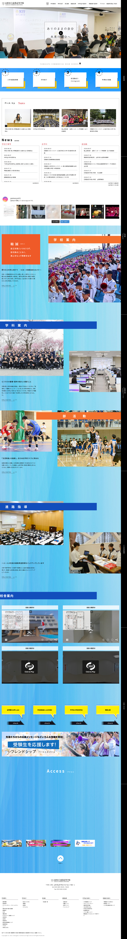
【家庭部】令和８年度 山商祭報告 (94, 179)
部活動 (67, 3)
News (7, 139)
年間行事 (4, 920)
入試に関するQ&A (87, 907)
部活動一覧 (45, 901)
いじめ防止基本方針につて (109, 905)
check (15, 723)
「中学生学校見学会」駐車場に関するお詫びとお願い (19, 164)
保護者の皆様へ (107, 898)
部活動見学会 (86, 910)
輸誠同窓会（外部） (112, 3)
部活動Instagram (124, 236)
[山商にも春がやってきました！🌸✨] (53, 212)
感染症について (107, 903)
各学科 (44, 144)
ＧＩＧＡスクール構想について (9, 915)
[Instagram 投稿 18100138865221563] (23, 212)
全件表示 (35, 183)
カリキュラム (25, 907)
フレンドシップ (66, 907)
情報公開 (4, 913)
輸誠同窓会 (5, 924)
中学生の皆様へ (86, 898)
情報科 (24, 903)
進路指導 (64, 898)
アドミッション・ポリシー (88, 903)
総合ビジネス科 (26, 901)
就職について (66, 903)
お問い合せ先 (5, 927)
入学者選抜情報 (124, 549)
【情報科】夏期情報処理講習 (52, 159)
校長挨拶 (4, 903)
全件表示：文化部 (113, 185)
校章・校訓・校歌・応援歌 (8, 908)
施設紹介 (4, 910)
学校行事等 (6, 144)
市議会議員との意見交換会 (12, 170)
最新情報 (4, 901)
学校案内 (4, 898)
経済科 (24, 905)
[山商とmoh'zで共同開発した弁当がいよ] (97, 212)
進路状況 (65, 901)
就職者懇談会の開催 (10, 177)
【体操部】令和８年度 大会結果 (93, 173)
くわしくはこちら (6, 399)
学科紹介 (24, 898)
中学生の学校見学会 (10, 157)
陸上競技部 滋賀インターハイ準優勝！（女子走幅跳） (99, 151)
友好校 (4, 919)
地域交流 (4, 917)
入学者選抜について (88, 901)
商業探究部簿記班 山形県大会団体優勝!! (96, 157)
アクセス (102, 3)
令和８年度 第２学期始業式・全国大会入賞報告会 (18, 151)
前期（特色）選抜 (87, 905)
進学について (66, 905)
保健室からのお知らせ (108, 901)
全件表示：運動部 (113, 183)
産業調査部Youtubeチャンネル (124, 393)
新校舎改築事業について (8, 922)
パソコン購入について (88, 912)
